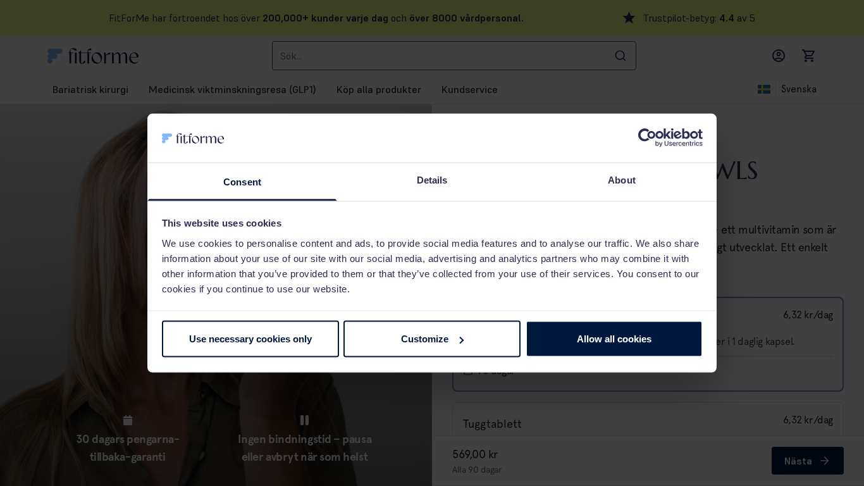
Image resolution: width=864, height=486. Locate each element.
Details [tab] (432, 179)
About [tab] (622, 179)
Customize (424, 338)
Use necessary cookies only (250, 338)
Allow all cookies (614, 338)
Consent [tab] (242, 181)
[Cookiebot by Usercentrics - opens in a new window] (647, 137)
